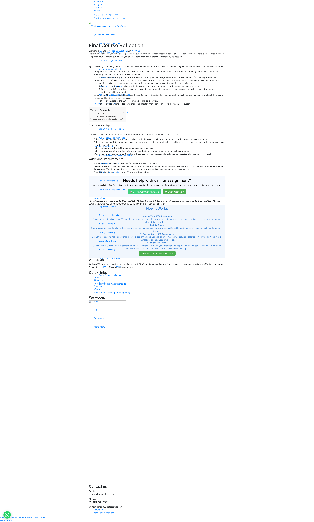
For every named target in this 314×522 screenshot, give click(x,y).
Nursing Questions (119, 51)
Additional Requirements (109, 116)
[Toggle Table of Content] (120, 111)
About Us (98, 280)
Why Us (97, 289)
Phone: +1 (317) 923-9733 (106, 15)
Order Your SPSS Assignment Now (157, 253)
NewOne (136, 51)
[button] (7, 515)
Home (96, 277)
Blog (96, 292)
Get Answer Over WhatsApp (145, 192)
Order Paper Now (175, 192)
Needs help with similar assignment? (107, 119)
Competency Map (109, 114)
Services (98, 286)
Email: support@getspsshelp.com (109, 18)
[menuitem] (104, 34)
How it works (100, 283)
